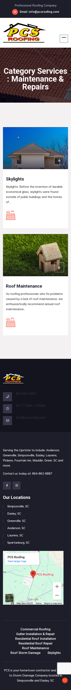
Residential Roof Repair (36, 643)
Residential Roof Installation (35, 639)
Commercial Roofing (35, 629)
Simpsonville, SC (18, 506)
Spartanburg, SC (18, 542)
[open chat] (63, 682)
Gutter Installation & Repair (35, 634)
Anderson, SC (16, 528)
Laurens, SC (15, 535)
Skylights (54, 653)
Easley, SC (14, 513)
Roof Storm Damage (25, 653)
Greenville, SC (16, 521)
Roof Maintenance (35, 648)
